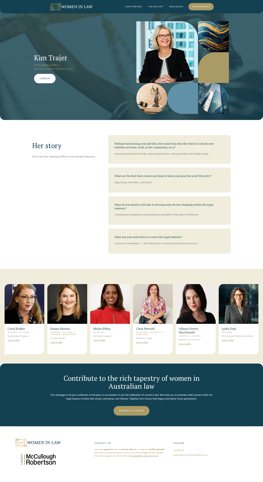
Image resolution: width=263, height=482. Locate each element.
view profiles (201, 6)
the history (155, 6)
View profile (14, 340)
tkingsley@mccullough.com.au (144, 456)
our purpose (133, 6)
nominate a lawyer (131, 410)
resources (176, 6)
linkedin (178, 450)
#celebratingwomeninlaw (190, 455)
